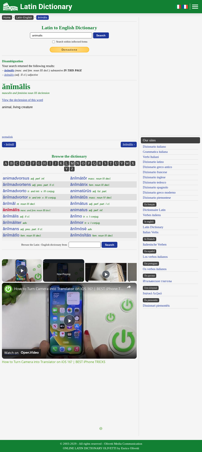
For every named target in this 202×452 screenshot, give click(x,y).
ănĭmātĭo (22, 235)
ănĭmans (23, 228)
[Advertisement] (69, 398)
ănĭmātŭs (91, 197)
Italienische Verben (154, 244)
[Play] (106, 274)
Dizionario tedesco (154, 182)
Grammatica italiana (155, 151)
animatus (86, 209)
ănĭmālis (42, 17)
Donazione (69, 49)
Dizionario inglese (154, 177)
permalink (7, 136)
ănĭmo (84, 216)
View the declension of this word (22, 100)
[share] (128, 286)
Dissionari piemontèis (156, 305)
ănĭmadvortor (29, 197)
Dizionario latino (153, 162)
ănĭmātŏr (90, 178)
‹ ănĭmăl (9, 144)
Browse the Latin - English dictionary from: (44, 244)
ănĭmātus (90, 203)
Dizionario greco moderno (159, 192)
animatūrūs (88, 190)
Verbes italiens (152, 215)
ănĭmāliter (15, 222)
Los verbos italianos (155, 256)
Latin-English (24, 17)
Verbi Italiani (151, 157)
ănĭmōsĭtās (91, 235)
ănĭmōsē (81, 228)
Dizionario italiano (154, 146)
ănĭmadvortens (29, 184)
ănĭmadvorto (29, 190)
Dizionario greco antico (157, 167)
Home (7, 17)
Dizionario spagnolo (155, 187)
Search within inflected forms (71, 41)
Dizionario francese (155, 172)
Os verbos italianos (154, 269)
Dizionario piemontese (157, 197)
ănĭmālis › (129, 144)
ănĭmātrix (90, 184)
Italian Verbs (150, 232)
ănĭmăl (19, 203)
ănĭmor (85, 222)
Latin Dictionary (153, 227)
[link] (8, 289)
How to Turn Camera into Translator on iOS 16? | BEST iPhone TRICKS (68, 288)
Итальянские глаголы (157, 281)
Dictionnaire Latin (154, 210)
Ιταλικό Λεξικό (152, 293)
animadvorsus (24, 178)
